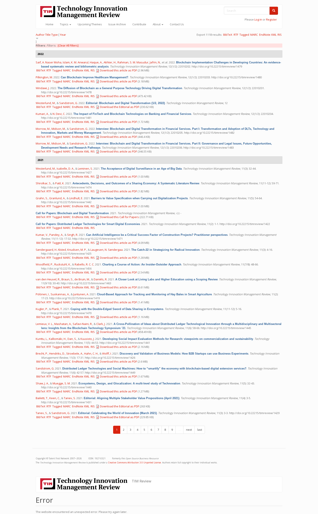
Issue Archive (117, 24)
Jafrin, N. (155, 62)
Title (48, 35)
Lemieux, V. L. (44, 324)
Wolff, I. (107, 353)
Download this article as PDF (118, 70)
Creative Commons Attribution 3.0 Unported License (134, 462)
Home (49, 24)
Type (54, 35)
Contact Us (177, 24)
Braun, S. (67, 279)
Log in (258, 19)
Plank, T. (57, 309)
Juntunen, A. (81, 294)
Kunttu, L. (42, 339)
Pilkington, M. (44, 77)
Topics (64, 24)
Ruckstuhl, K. (62, 264)
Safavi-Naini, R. (82, 324)
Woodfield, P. (44, 264)
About (157, 24)
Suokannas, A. (60, 294)
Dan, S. (72, 339)
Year (63, 35)
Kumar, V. (42, 235)
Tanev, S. (70, 398)
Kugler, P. (42, 309)
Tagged (244, 35)
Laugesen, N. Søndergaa (106, 250)
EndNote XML (267, 35)
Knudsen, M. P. (77, 250)
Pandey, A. (56, 235)
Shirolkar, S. (43, 183)
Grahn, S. (42, 198)
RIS (280, 35)
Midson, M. (58, 129)
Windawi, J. (43, 88)
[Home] (85, 12)
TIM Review (141, 481)
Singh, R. (72, 235)
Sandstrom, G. (68, 103)
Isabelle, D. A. (65, 168)
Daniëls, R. (100, 279)
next (189, 430)
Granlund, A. (57, 198)
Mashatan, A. (62, 324)
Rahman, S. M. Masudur (132, 62)
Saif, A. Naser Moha (48, 62)
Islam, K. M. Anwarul (75, 62)
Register (271, 19)
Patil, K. (59, 183)
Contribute (139, 24)
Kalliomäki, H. (57, 339)
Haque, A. (96, 62)
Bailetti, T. (42, 398)
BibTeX (227, 35)
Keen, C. (54, 398)
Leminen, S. (85, 168)
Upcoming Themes (90, 24)
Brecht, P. (42, 353)
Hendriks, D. (57, 353)
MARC (254, 35)
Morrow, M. (43, 129)
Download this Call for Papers (119, 217)
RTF (236, 35)
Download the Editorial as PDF (119, 107)
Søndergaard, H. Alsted (51, 250)
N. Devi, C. (59, 114)
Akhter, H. (110, 62)
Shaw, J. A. (42, 383)
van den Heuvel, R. (48, 279)
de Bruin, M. (82, 279)
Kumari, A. (42, 114)
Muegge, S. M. (62, 383)
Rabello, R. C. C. (84, 264)
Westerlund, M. (45, 103)
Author (40, 35)
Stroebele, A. (74, 353)
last (199, 430)
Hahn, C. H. (91, 353)
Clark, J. (101, 324)
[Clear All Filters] (68, 45)
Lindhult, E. (76, 198)
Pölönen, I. (42, 294)
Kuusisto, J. (87, 339)
